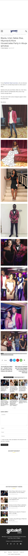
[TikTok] (14, 544)
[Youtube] (20, 544)
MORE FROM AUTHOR (19, 377)
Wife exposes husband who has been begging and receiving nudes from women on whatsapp (21, 369)
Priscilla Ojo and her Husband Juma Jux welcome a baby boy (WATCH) (23, 401)
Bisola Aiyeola (14, 353)
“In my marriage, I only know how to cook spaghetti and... (18, 498)
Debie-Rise (20, 353)
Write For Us (15, 552)
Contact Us (22, 552)
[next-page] (15, 408)
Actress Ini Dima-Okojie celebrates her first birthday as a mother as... (17, 505)
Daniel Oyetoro (5, 48)
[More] (24, 360)
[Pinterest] (17, 360)
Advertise (10, 552)
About (5, 552)
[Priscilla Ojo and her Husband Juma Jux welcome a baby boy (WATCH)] (23, 396)
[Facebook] (11, 360)
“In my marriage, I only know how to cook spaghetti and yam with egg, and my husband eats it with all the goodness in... (14, 389)
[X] (14, 360)
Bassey (6, 353)
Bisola (9, 353)
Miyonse (24, 353)
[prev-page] (13, 408)
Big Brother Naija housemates (11, 83)
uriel (12, 354)
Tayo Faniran (7, 354)
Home (2, 34)
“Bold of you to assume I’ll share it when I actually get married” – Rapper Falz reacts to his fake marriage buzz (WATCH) (5, 403)
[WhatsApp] (21, 360)
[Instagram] (10, 544)
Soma (2, 354)
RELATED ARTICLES (8, 377)
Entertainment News (7, 34)
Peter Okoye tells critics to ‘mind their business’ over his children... (17, 491)
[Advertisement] (14, 15)
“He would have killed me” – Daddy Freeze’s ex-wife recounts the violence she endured (6, 369)
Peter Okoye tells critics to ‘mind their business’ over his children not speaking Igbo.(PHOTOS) (5, 388)
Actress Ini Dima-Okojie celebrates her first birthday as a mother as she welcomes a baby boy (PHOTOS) (23, 388)
